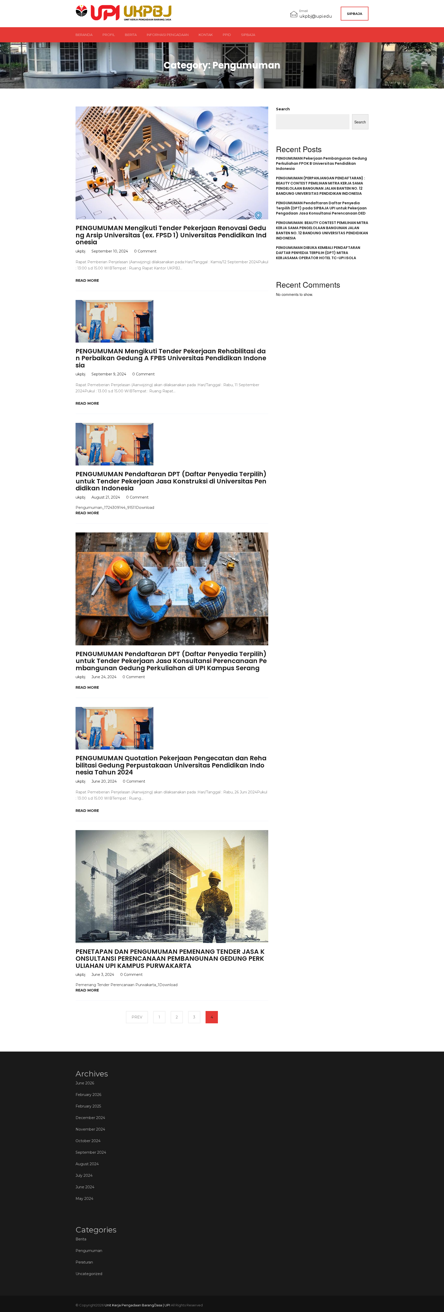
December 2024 (90, 1117)
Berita (131, 35)
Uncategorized (89, 1273)
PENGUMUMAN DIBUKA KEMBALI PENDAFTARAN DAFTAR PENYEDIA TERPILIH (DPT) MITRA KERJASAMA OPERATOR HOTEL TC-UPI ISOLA (318, 252)
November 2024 (90, 1129)
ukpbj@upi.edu (315, 16)
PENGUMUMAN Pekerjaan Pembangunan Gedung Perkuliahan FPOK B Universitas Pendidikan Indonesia (321, 163)
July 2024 (84, 1175)
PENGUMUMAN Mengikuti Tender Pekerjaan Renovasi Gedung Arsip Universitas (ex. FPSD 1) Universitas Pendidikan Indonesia (171, 235)
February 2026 (88, 1094)
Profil (109, 35)
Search (283, 109)
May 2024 (84, 1198)
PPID (227, 35)
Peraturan (84, 1262)
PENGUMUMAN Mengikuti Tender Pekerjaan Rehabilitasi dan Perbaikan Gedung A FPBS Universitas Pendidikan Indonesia (171, 358)
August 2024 (87, 1164)
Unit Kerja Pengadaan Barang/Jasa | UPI (137, 1305)
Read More (87, 280)
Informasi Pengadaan (168, 35)
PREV (137, 1017)
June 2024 (85, 1187)
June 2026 (85, 1083)
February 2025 (88, 1106)
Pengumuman (89, 1250)
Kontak (206, 35)
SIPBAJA (354, 14)
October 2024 (88, 1141)
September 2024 (91, 1152)
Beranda (84, 35)
